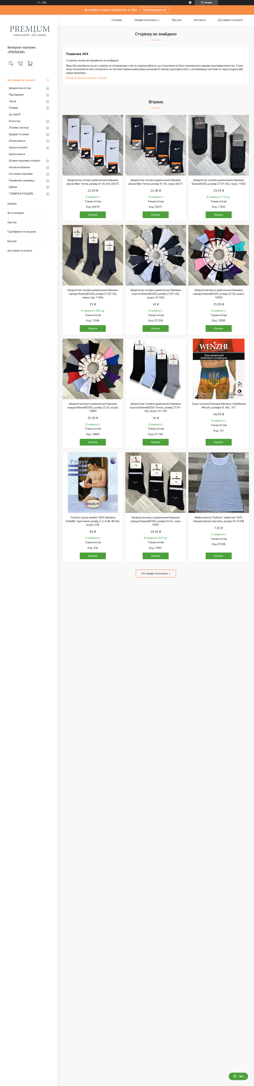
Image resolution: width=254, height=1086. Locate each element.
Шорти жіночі (17, 154)
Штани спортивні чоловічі (24, 160)
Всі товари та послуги (21, 80)
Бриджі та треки (19, 134)
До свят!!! (14, 114)
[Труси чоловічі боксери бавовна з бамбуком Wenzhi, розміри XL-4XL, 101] (218, 369)
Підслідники (16, 94)
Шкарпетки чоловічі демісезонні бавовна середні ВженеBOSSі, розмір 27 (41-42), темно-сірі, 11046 (92, 294)
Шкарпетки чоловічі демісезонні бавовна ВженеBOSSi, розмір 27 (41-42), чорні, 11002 (219, 182)
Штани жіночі (17, 140)
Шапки (13, 186)
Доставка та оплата (19, 250)
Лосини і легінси (19, 127)
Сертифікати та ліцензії (21, 231)
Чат (241, 1076)
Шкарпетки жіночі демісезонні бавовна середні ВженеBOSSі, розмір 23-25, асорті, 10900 (218, 294)
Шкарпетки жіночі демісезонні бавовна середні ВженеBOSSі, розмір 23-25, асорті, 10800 (93, 407)
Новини (12, 203)
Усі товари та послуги (154, 573)
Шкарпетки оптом (20, 88)
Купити (93, 214)
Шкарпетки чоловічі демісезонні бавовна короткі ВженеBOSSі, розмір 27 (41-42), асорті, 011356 (155, 294)
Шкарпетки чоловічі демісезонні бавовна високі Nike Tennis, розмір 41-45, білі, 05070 (93, 182)
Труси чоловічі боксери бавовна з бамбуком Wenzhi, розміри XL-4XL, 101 (219, 405)
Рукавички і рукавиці (21, 180)
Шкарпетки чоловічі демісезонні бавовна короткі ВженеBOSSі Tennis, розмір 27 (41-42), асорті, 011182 (155, 407)
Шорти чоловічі (18, 147)
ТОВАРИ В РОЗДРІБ (21, 193)
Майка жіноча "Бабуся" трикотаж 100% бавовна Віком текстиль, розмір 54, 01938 (218, 519)
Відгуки (12, 241)
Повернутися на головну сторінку (86, 77)
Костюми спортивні (21, 173)
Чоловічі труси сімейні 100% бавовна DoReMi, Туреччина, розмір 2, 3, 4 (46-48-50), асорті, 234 (93, 521)
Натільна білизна (19, 167)
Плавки (13, 107)
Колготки (14, 121)
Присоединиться (154, 10)
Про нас (12, 222)
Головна (117, 20)
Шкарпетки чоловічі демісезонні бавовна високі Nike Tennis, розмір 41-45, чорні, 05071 (155, 182)
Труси (12, 101)
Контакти (199, 20)
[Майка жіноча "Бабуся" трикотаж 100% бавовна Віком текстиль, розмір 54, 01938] (218, 482)
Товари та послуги (145, 20)
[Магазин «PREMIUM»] (28, 30)
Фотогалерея (15, 212)
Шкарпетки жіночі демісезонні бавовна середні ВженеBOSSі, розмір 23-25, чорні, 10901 (155, 521)
